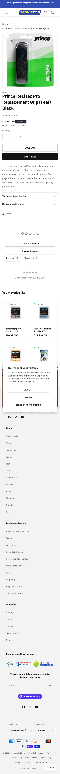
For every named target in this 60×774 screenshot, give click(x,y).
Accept (28, 389)
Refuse (28, 397)
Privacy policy (28, 381)
